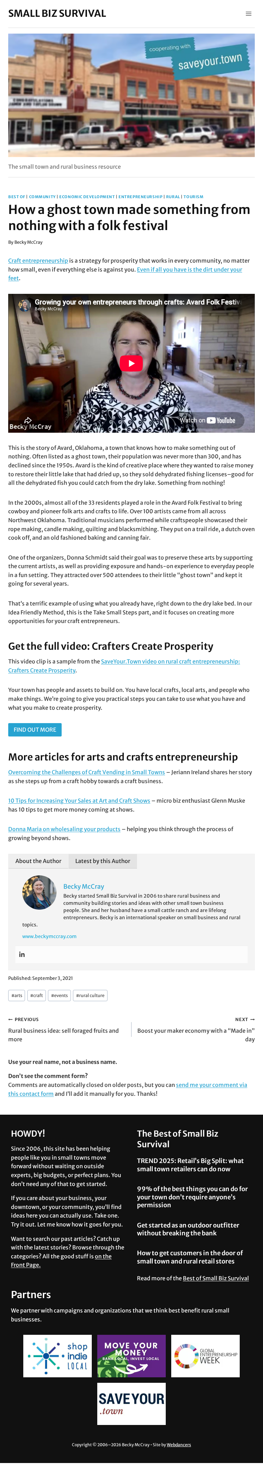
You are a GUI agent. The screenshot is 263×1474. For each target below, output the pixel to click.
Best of (16, 196)
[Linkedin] (22, 954)
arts (16, 995)
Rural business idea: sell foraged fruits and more (63, 1030)
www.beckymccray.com (49, 936)
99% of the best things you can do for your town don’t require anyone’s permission (192, 1197)
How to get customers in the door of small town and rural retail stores (190, 1257)
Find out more (35, 729)
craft (36, 995)
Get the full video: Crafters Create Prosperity (110, 646)
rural (173, 196)
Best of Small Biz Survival (216, 1278)
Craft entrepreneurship (38, 260)
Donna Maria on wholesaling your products (64, 829)
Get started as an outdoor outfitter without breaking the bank (188, 1229)
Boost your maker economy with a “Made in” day (196, 1030)
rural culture (90, 995)
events (59, 995)
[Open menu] (248, 13)
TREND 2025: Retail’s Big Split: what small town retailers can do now (190, 1165)
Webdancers (179, 1444)
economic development (87, 196)
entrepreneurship (140, 196)
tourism (193, 196)
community (42, 196)
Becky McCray (28, 242)
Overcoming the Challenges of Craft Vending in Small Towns (86, 772)
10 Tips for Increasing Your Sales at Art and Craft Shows (79, 800)
